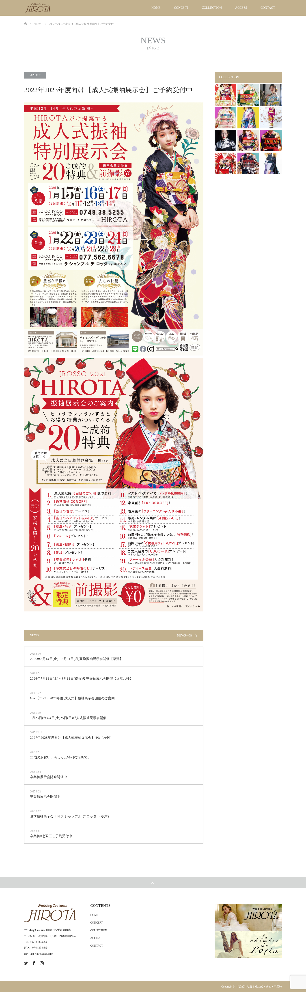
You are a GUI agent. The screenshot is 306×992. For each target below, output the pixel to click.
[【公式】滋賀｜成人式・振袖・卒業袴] (50, 8)
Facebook (33, 962)
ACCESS (241, 7)
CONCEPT (181, 7)
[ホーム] (25, 17)
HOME (156, 7)
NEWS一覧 (184, 635)
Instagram (41, 962)
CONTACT (268, 7)
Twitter (25, 962)
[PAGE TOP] (153, 882)
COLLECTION (212, 7)
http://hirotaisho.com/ (41, 953)
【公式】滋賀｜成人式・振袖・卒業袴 (259, 986)
